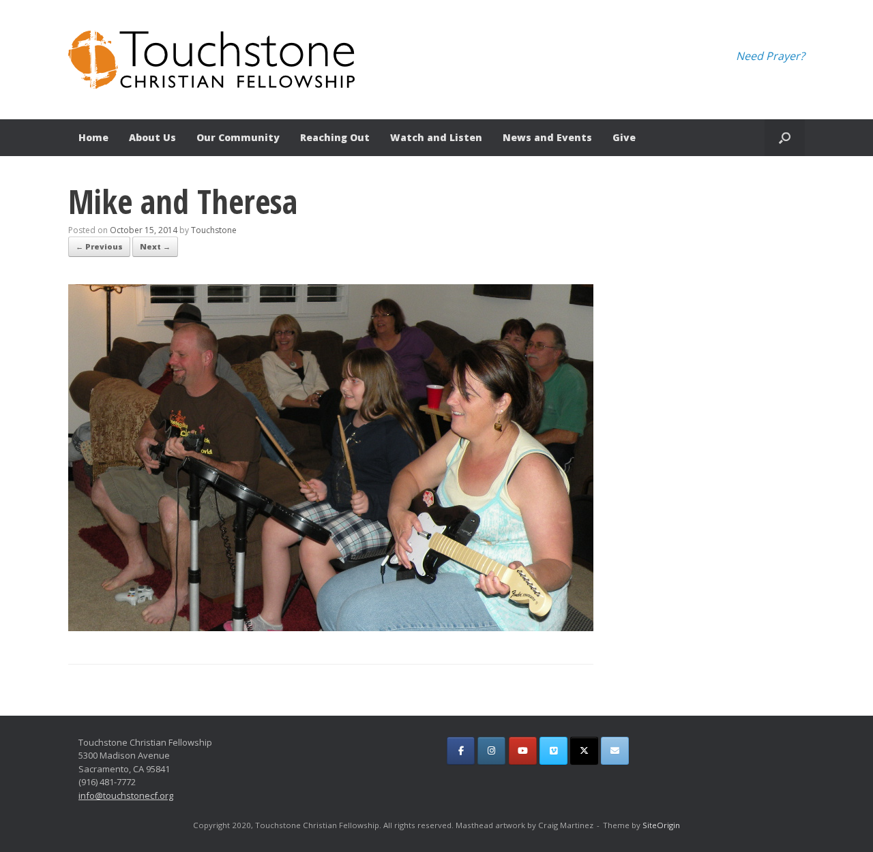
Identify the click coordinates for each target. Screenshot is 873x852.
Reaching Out (335, 137)
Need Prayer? (770, 55)
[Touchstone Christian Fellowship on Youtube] (523, 751)
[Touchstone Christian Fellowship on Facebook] (461, 751)
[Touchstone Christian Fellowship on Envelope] (615, 751)
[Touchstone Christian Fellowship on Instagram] (491, 751)
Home (93, 137)
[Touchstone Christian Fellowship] (211, 60)
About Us (152, 137)
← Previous (99, 246)
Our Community (238, 137)
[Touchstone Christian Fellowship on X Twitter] (584, 751)
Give (624, 137)
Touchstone (214, 230)
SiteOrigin (661, 825)
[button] (785, 137)
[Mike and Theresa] (330, 627)
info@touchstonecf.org (125, 795)
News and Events (547, 137)
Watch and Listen (436, 137)
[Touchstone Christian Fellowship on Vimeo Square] (553, 751)
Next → (155, 246)
